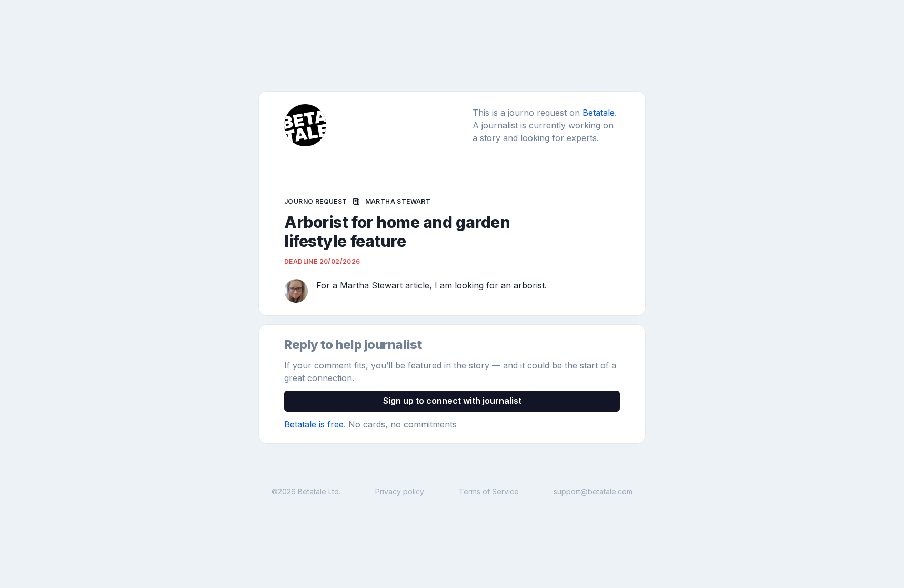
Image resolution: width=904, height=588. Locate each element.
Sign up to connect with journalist (452, 400)
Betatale (598, 112)
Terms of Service (489, 491)
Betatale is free (314, 424)
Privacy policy (399, 491)
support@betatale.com (593, 491)
